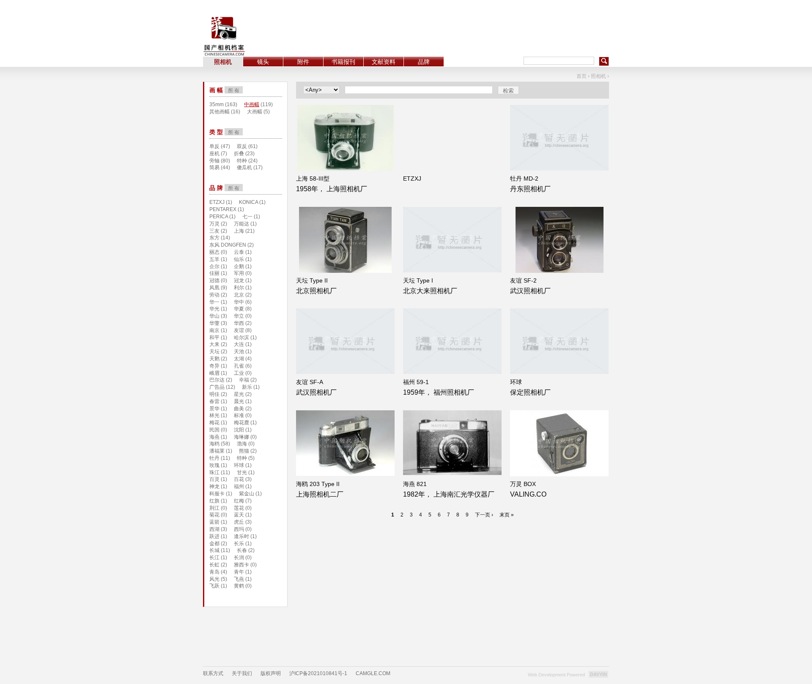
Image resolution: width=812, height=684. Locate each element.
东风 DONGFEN (227, 245)
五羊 (214, 259)
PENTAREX (222, 209)
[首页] (224, 36)
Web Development (546, 674)
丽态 (214, 252)
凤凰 (214, 288)
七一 (247, 217)
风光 (214, 579)
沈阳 (239, 430)
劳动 (214, 295)
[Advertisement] (455, 28)
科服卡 (217, 494)
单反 (214, 146)
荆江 (214, 508)
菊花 (214, 515)
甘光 (242, 472)
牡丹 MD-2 (524, 178)
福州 (239, 486)
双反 (242, 146)
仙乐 (239, 259)
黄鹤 (239, 586)
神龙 (214, 486)
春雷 (214, 401)
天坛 (214, 351)
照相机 (223, 61)
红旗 (214, 501)
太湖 (239, 359)
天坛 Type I (418, 280)
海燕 (214, 437)
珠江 (214, 472)
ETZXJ (412, 178)
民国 (214, 430)
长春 (242, 550)
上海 (239, 231)
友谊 (239, 330)
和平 (214, 338)
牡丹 (214, 458)
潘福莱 (217, 451)
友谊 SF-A (309, 382)
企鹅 (239, 266)
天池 (239, 351)
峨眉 (214, 373)
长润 (239, 557)
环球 (516, 382)
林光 (214, 415)
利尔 (239, 288)
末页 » (506, 515)
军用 (239, 273)
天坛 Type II (312, 280)
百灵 (214, 479)
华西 (239, 323)
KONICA (248, 202)
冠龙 (239, 280)
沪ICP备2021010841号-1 (318, 673)
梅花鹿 (241, 423)
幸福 (244, 380)
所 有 (233, 90)
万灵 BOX (523, 484)
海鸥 (214, 444)
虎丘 (239, 522)
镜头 (263, 61)
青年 (239, 572)
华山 (214, 316)
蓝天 (239, 515)
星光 (239, 394)
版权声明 (271, 673)
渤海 (242, 444)
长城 (214, 550)
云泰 (239, 252)
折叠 (239, 154)
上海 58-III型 (312, 178)
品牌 (424, 61)
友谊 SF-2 (523, 280)
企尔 (214, 266)
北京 (239, 295)
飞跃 (214, 586)
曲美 (239, 409)
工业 (239, 373)
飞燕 (239, 579)
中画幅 (251, 104)
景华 (214, 409)
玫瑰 (214, 465)
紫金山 (246, 494)
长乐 (239, 544)
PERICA (218, 217)
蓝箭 (214, 522)
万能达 (241, 224)
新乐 (247, 387)
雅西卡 (241, 565)
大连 (239, 344)
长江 (214, 557)
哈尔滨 (241, 338)
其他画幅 (219, 112)
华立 (239, 316)
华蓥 (214, 323)
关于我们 (242, 673)
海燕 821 (415, 484)
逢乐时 (241, 536)
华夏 (239, 309)
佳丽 (214, 273)
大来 (214, 344)
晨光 (239, 401)
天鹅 (214, 359)
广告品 (217, 387)
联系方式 (213, 673)
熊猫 (244, 451)
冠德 (214, 280)
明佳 (214, 394)
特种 (242, 161)
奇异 (214, 366)
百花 (239, 479)
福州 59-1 (416, 382)
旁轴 (214, 161)
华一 (214, 302)
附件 (303, 61)
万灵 (214, 224)
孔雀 (239, 366)
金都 (214, 544)
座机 (214, 154)
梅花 (214, 423)
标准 (239, 415)
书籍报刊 (343, 61)
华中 (239, 302)
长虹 (214, 565)
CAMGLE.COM (373, 673)
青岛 (214, 572)
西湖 (214, 529)
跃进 (214, 536)
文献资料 (383, 61)
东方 (214, 238)
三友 (214, 231)
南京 (214, 330)
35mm (216, 104)
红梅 (239, 501)
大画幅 (254, 112)
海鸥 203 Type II (318, 484)
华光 (214, 309)
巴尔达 (217, 380)
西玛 (239, 529)
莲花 (239, 508)
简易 (214, 167)
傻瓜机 (244, 167)
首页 (581, 76)
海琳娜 (241, 437)
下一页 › (484, 515)
